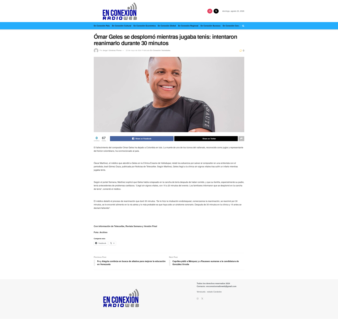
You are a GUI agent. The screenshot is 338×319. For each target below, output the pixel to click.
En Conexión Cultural (121, 25)
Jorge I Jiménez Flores (112, 50)
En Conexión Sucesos (210, 25)
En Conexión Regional (188, 25)
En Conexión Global (167, 25)
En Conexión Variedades (160, 50)
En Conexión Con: (231, 25)
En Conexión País (102, 25)
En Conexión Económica (144, 25)
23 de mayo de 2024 (133, 50)
